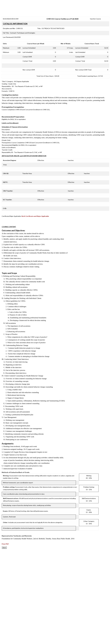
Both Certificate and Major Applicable (35, 216)
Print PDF (5, 544)
